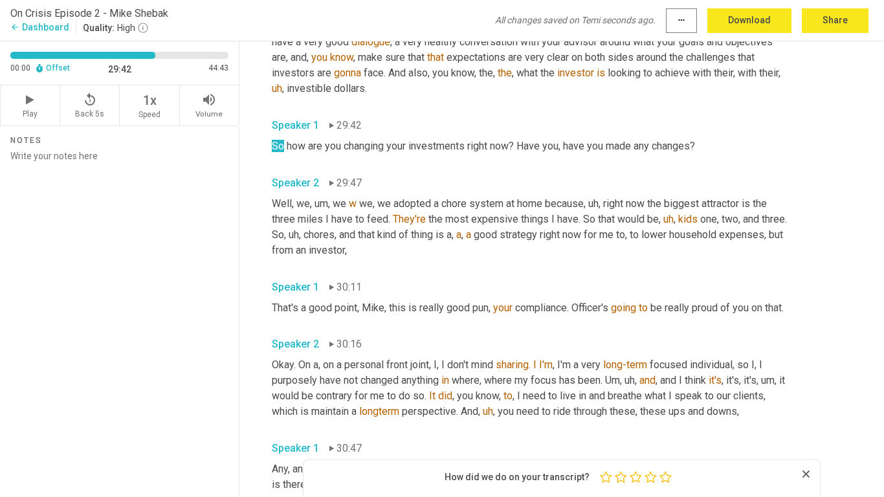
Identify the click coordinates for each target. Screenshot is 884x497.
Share (835, 20)
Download (749, 20)
